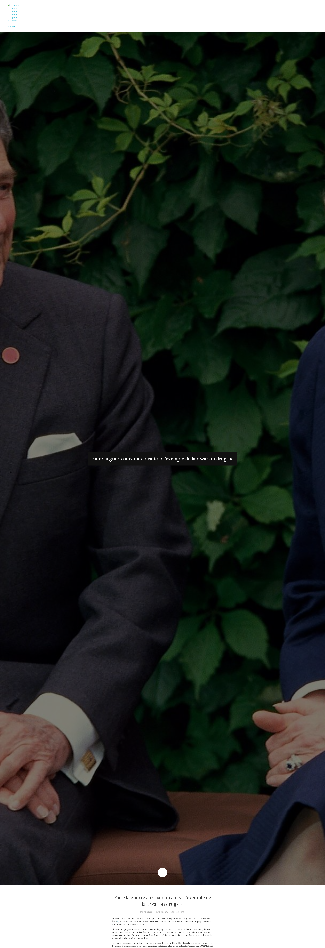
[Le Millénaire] (14, 16)
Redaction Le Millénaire (171, 912)
